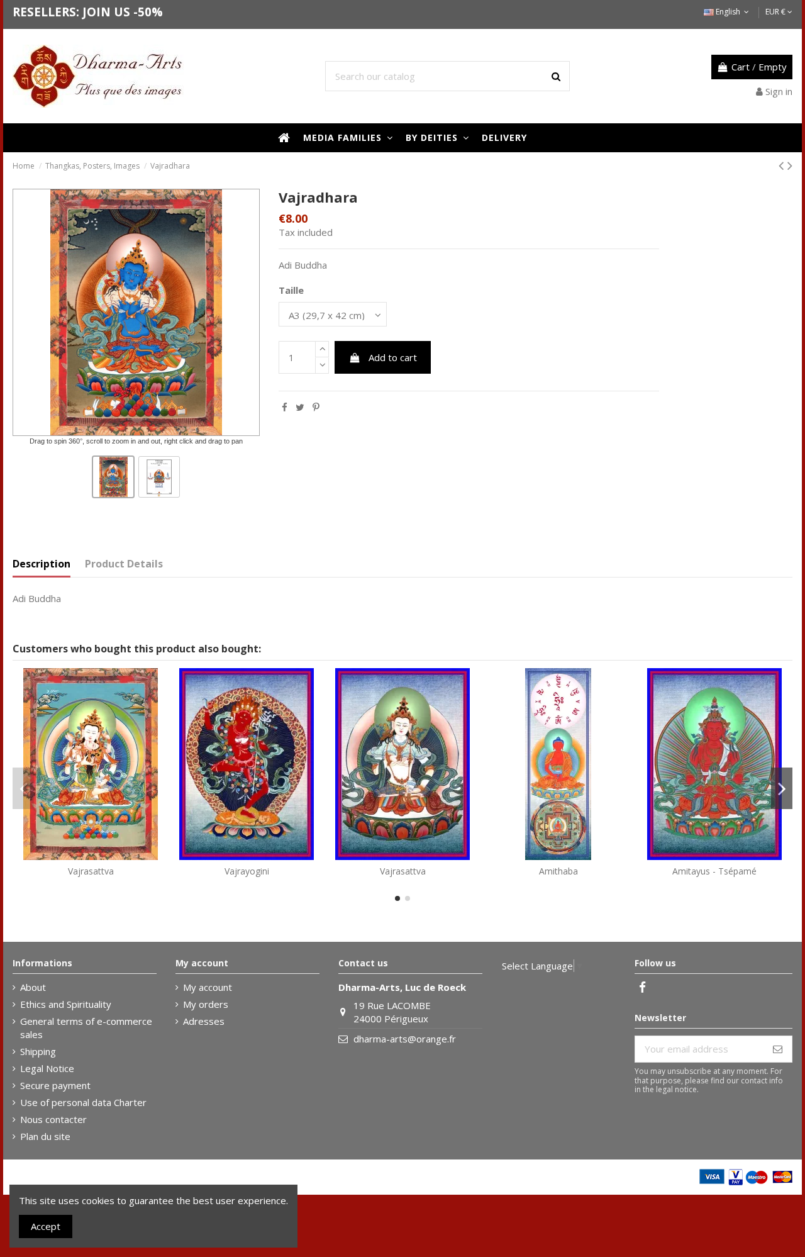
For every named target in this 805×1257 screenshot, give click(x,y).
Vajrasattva (91, 871)
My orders (205, 1004)
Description (41, 564)
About (33, 987)
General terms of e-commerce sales (86, 1028)
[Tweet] (300, 407)
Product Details (124, 564)
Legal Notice (47, 1068)
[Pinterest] (316, 407)
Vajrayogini (247, 871)
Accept (45, 1226)
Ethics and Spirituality (65, 1004)
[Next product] (789, 165)
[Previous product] (783, 165)
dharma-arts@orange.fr (404, 1038)
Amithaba (558, 871)
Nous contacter (53, 1119)
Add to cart (393, 357)
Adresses (204, 1021)
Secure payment (55, 1085)
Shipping (38, 1051)
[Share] (284, 407)
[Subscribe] (777, 1049)
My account (207, 987)
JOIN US (106, 12)
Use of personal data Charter (83, 1102)
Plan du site (45, 1136)
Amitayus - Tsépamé (714, 871)
